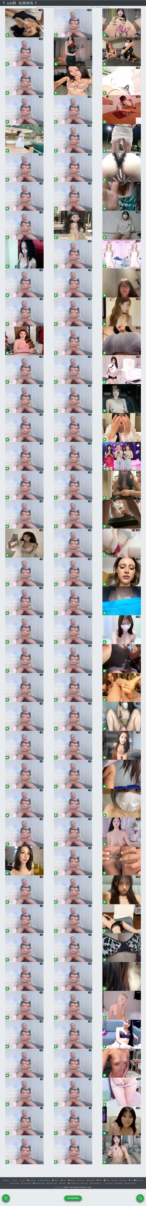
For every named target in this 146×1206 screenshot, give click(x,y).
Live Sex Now (73, 1198)
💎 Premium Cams (39, 1183)
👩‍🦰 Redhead (91, 1180)
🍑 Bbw (99, 1180)
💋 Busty (114, 1180)
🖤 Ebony (14, 1180)
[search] (140, 1198)
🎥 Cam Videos (108, 1183)
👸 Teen (63, 1180)
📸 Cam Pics (119, 1183)
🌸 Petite (107, 1180)
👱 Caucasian (31, 1180)
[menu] (6, 1198)
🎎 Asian (6, 1180)
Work (71, 1187)
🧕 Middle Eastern (44, 1180)
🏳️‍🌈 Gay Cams (14, 1183)
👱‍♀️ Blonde (71, 1180)
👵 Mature (55, 1180)
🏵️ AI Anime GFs (73, 1183)
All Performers (83, 1187)
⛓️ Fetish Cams (52, 1183)
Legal (89, 1187)
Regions (66, 1187)
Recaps (76, 1187)
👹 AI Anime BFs (95, 1183)
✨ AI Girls (62, 1183)
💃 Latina (22, 1180)
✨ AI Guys (84, 1183)
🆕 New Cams (138, 1180)
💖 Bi (130, 1180)
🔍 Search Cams (130, 1183)
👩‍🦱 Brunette (81, 1180)
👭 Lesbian (123, 1180)
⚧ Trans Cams (26, 1183)
